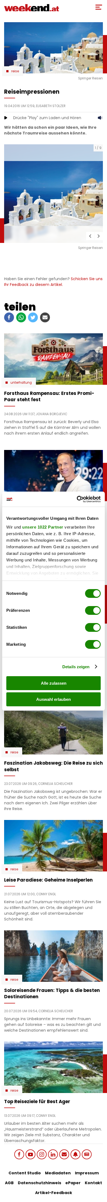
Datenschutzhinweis (39, 1183)
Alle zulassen (53, 683)
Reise (15, 71)
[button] (90, 236)
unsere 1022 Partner (42, 527)
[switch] (93, 610)
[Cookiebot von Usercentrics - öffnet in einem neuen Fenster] (77, 499)
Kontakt (93, 1183)
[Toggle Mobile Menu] (99, 7)
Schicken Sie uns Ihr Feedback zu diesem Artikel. (53, 281)
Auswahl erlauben (53, 699)
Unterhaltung (21, 382)
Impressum (87, 1173)
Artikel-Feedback (53, 1192)
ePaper (73, 1183)
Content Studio (25, 1173)
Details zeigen (75, 666)
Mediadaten (58, 1173)
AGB (9, 1183)
